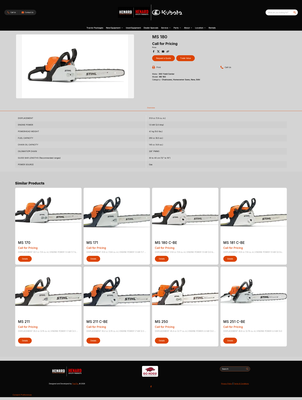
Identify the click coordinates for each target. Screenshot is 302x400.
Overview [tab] (151, 108)
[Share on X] (158, 51)
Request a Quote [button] (163, 58)
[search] (295, 12)
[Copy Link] (167, 51)
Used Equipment (133, 28)
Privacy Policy (226, 384)
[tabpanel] (83, 66)
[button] (11, 12)
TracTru (75, 384)
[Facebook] (151, 386)
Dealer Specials (151, 28)
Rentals (212, 28)
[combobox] (282, 12)
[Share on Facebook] (153, 51)
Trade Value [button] (185, 58)
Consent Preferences (22, 395)
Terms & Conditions (241, 384)
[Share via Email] (163, 51)
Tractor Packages (94, 28)
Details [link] (25, 259)
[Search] (247, 369)
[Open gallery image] (75, 66)
